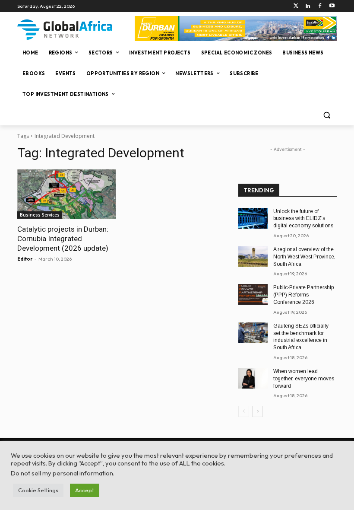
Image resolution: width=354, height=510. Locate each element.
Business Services (40, 215)
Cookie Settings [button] (38, 490)
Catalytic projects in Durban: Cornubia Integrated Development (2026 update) (62, 238)
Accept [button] (84, 490)
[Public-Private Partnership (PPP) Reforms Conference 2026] (253, 294)
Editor (24, 259)
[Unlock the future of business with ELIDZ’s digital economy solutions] (253, 218)
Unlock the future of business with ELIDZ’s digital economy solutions (303, 218)
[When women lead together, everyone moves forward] (253, 378)
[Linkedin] (308, 6)
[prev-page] (243, 411)
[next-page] (257, 411)
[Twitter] (296, 6)
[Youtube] (332, 6)
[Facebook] (320, 6)
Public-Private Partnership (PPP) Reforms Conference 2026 (303, 294)
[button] (326, 115)
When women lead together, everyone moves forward (303, 378)
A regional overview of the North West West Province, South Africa (304, 256)
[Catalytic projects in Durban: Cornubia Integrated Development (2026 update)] (66, 194)
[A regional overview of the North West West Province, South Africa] (253, 256)
